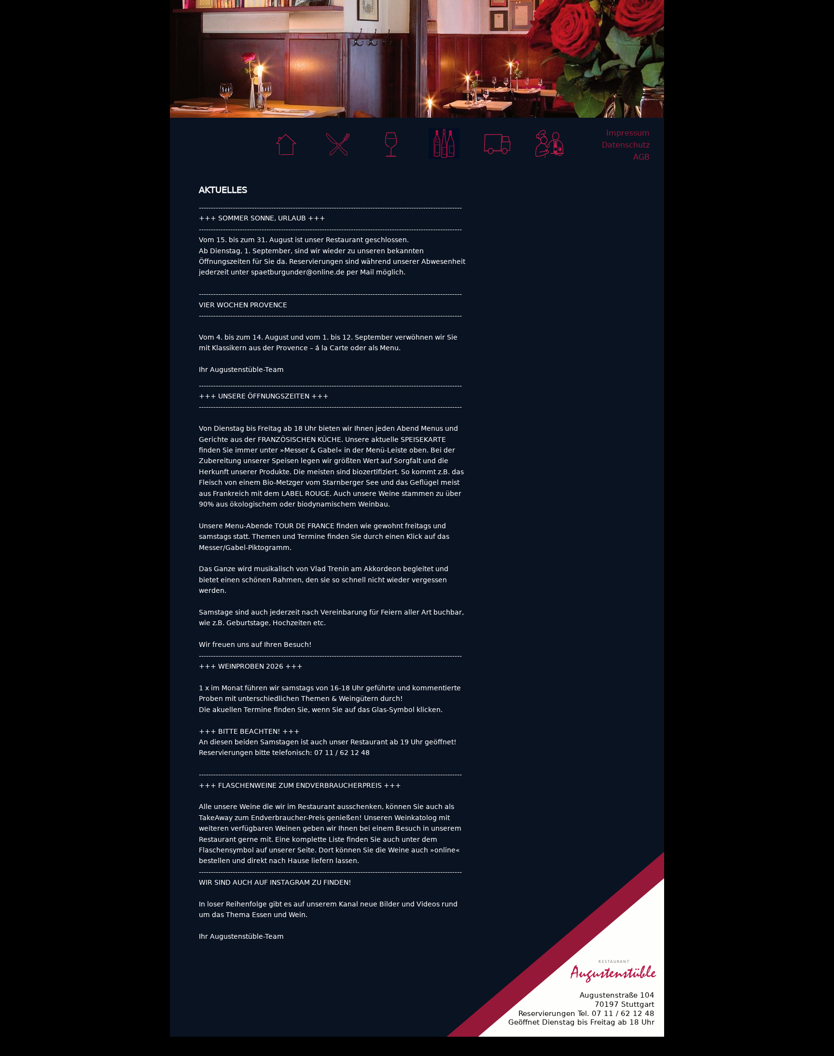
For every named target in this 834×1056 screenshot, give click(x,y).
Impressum (628, 132)
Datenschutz (626, 145)
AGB (641, 157)
